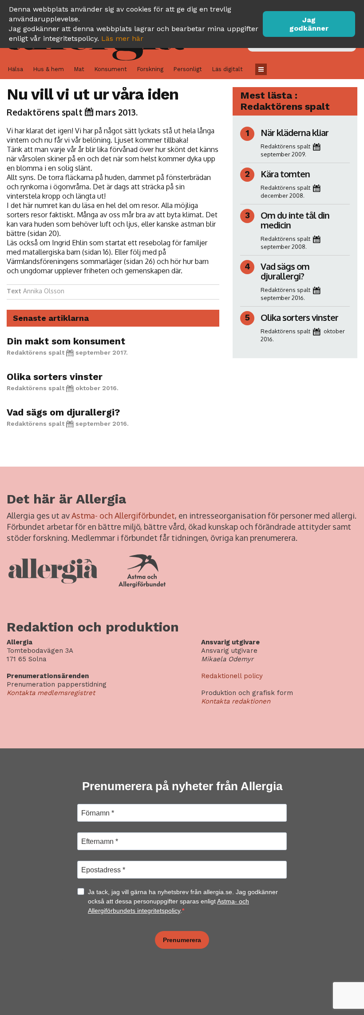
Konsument (110, 69)
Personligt (187, 69)
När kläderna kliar (294, 132)
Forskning (150, 69)
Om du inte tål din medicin (295, 220)
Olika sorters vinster (55, 376)
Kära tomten (285, 174)
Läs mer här (122, 38)
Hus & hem (48, 69)
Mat (79, 69)
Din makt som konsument (66, 341)
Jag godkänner (308, 24)
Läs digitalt (227, 69)
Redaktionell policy (232, 676)
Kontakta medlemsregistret (51, 693)
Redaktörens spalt (45, 112)
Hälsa (15, 69)
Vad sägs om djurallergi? (63, 412)
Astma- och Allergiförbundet (123, 515)
